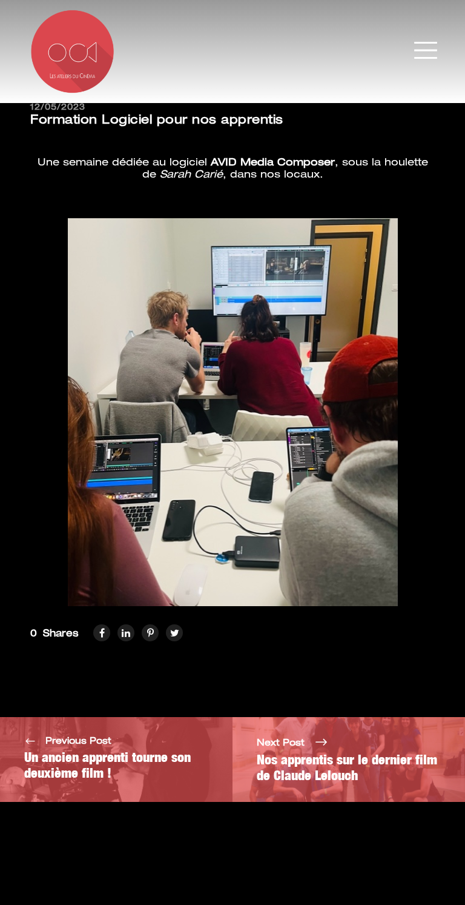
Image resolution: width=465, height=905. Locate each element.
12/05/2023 (57, 108)
